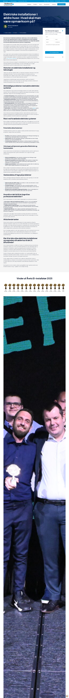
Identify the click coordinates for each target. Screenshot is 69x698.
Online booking (61, 4)
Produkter (35, 4)
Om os (40, 4)
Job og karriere (46, 4)
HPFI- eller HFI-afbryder (11, 58)
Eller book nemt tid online (49, 57)
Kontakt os (54, 4)
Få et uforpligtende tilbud (54, 52)
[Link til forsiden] (9, 4)
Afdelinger (29, 4)
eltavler (34, 108)
